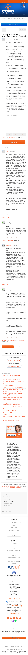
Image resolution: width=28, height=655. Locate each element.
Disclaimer (17, 646)
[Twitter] (11, 618)
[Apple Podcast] (13, 621)
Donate (23, 6)
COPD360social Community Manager (11, 486)
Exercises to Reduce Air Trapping (11, 420)
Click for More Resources (12, 24)
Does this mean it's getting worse (11, 379)
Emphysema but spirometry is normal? (12, 397)
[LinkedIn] (14, 618)
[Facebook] (8, 618)
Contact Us (14, 555)
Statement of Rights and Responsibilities (14, 649)
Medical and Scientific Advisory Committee (14, 558)
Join (22, 2)
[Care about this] (20, 29)
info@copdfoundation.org (14, 613)
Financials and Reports (14, 530)
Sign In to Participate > (14, 366)
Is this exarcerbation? (8, 385)
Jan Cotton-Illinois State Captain (8, 340)
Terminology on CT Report (9, 410)
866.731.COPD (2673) (16, 606)
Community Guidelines (13, 647)
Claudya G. (4, 137)
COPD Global (14, 527)
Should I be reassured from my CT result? (13, 389)
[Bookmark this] (23, 29)
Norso (6, 151)
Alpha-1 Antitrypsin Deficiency (14, 561)
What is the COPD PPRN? (14, 546)
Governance (14, 532)
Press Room (14, 525)
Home (2, 18)
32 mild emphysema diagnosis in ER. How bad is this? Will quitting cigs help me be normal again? (13, 393)
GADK (3, 217)
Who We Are (14, 522)
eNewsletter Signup (14, 638)
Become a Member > (14, 360)
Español (14, 563)
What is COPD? (14, 543)
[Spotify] (15, 621)
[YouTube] (20, 618)
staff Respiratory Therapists (14, 487)
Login (25, 2)
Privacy (22, 646)
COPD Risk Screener (14, 553)
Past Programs (14, 535)
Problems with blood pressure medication (13, 387)
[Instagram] (17, 618)
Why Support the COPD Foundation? (14, 550)
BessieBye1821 (9, 39)
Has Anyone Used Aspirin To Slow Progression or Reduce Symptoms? (11, 403)
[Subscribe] (25, 29)
